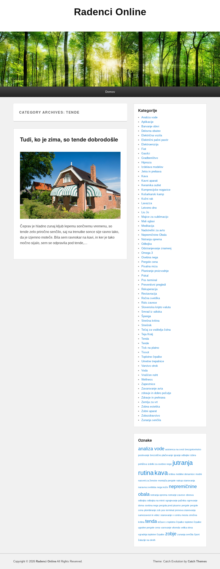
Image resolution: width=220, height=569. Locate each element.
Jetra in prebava (151, 171)
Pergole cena (149, 261)
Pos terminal (149, 280)
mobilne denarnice (185, 474)
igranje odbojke (181, 455)
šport (197, 534)
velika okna (187, 527)
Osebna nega (149, 257)
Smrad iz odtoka (151, 311)
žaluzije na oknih (146, 540)
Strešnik (146, 325)
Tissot (145, 352)
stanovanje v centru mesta (174, 515)
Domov (110, 91)
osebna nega (151, 505)
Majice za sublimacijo (154, 216)
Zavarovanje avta (152, 388)
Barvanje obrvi (150, 126)
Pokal (144, 275)
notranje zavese (176, 495)
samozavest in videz (149, 515)
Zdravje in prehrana (153, 397)
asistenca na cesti (174, 449)
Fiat (143, 149)
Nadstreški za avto (153, 230)
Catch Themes (197, 561)
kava (161, 472)
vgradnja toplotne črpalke (151, 534)
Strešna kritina (150, 320)
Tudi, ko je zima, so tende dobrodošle (69, 139)
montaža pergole (167, 480)
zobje (170, 533)
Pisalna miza (149, 266)
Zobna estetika (150, 406)
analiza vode (151, 448)
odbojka (142, 500)
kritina (172, 474)
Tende (145, 343)
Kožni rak (147, 198)
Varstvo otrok (149, 365)
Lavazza (146, 203)
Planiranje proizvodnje (155, 270)
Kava (144, 176)
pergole (185, 505)
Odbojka (146, 243)
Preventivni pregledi (153, 284)
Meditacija (147, 225)
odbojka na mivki (156, 500)
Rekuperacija (149, 289)
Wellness (147, 379)
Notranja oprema (151, 239)
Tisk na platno (150, 347)
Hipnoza (146, 162)
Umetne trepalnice (152, 361)
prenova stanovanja (185, 510)
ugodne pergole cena (149, 527)
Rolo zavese (149, 302)
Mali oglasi (148, 221)
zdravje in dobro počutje (156, 393)
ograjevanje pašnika (175, 500)
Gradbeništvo (149, 158)
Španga (146, 316)
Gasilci (145, 153)
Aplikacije (147, 121)
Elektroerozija (149, 144)
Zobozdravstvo (150, 415)
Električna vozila (151, 135)
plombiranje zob (152, 510)
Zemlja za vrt (149, 402)
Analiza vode (149, 117)
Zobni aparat (149, 411)
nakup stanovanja (185, 480)
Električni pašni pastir (154, 139)
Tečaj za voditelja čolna (156, 329)
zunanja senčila (185, 534)
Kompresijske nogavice (155, 189)
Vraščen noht (149, 375)
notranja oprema (158, 495)
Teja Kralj (147, 334)
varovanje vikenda (170, 527)
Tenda (145, 338)
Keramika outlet (151, 185)
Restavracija (149, 293)
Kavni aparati (149, 180)
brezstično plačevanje (161, 455)
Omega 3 (147, 252)
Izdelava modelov (152, 167)
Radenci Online (110, 11)
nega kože (162, 487)
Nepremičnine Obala (154, 234)
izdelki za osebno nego (160, 464)
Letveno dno (149, 207)
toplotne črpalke (193, 522)
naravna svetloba (147, 487)
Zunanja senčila (151, 420)
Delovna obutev (151, 130)
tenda (151, 521)
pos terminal (167, 510)
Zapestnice (148, 384)
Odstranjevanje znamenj (156, 248)
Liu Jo (145, 212)
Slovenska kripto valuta (156, 307)
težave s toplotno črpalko (171, 522)
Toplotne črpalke (151, 356)
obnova (190, 495)
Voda (144, 370)
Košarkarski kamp (152, 194)
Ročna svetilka (150, 298)
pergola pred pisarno (170, 505)
